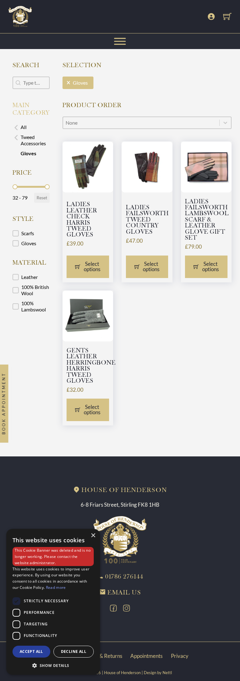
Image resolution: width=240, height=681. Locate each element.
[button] (31, 127)
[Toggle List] (225, 122)
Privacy (179, 656)
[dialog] (53, 602)
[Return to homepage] (119, 539)
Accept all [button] (31, 651)
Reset (42, 197)
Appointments (146, 656)
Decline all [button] (73, 651)
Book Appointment (3, 404)
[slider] (15, 186)
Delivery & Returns (100, 656)
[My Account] (211, 16)
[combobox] (141, 122)
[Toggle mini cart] (227, 16)
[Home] (20, 15)
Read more (56, 587)
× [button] (93, 535)
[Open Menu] (120, 41)
